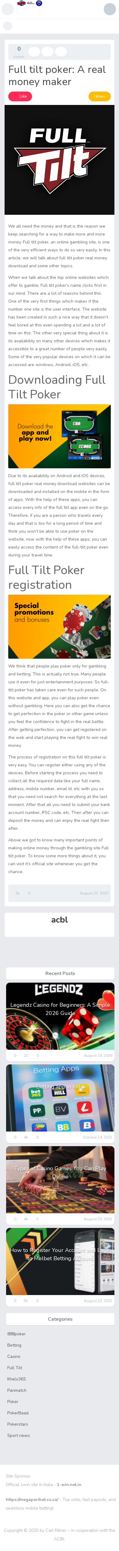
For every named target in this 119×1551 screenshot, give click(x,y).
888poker (16, 1334)
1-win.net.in (69, 1485)
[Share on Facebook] (34, 52)
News (99, 96)
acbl (59, 920)
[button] (8, 9)
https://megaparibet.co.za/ (32, 1499)
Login (110, 9)
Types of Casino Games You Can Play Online (60, 1172)
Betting (14, 1345)
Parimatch (17, 1390)
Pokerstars (17, 1424)
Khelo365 (16, 1379)
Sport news (18, 1435)
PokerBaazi (18, 1413)
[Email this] (61, 52)
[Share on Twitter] (47, 52)
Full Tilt (14, 1368)
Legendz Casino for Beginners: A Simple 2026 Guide (60, 1009)
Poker (12, 1402)
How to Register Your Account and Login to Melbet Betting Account (60, 1254)
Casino (13, 1356)
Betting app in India (60, 1086)
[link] (20, 96)
